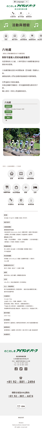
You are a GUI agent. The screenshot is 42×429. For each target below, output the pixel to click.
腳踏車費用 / (21, 306)
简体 (20, 218)
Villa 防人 (7, 282)
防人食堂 (7, 249)
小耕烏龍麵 (19, 249)
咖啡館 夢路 (28, 249)
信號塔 (22, 242)
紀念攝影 (13, 275)
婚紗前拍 (7, 275)
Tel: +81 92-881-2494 (21, 363)
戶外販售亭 (7, 251)
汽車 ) (25, 301)
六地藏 (12, 242)
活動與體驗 (11, 166)
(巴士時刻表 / (12, 306)
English (11, 218)
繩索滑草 (25, 232)
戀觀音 (17, 242)
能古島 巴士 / (25, 308)
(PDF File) (7, 316)
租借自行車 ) (34, 308)
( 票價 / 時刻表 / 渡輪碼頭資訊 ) (20, 304)
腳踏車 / (20, 301)
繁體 (16, 218)
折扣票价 (19, 330)
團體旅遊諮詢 (21, 275)
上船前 (6, 301)
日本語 (6, 218)
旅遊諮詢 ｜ (20, 289)
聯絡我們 (35, 330)
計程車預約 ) (29, 306)
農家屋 (6, 242)
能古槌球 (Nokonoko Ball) (12, 232)
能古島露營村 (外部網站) (18, 282)
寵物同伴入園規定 (9, 323)
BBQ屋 (13, 249)
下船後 (6, 306)
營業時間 (7, 330)
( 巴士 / (10, 301)
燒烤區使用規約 (21, 323)
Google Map (8, 299)
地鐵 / (15, 301)
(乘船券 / (18, 308)
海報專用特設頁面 (9, 308)
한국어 (25, 218)
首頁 (4, 166)
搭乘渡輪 (7, 304)
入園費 (13, 330)
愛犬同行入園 (27, 330)
